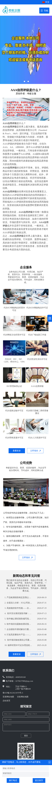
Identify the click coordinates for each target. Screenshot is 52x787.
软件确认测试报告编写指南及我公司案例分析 (18, 619)
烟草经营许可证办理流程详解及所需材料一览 (18, 645)
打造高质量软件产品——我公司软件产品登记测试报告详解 (18, 635)
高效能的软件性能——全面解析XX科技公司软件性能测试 (18, 608)
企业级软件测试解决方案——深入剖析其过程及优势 (18, 629)
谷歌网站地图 (22, 697)
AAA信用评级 (10, 123)
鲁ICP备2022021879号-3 (13, 693)
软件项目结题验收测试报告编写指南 (18, 624)
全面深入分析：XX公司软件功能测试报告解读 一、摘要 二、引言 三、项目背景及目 (18, 603)
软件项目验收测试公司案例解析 (18, 640)
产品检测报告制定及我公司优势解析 (18, 597)
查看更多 (17, 451)
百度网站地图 (8, 697)
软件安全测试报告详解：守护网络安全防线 (18, 613)
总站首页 (6, 701)
